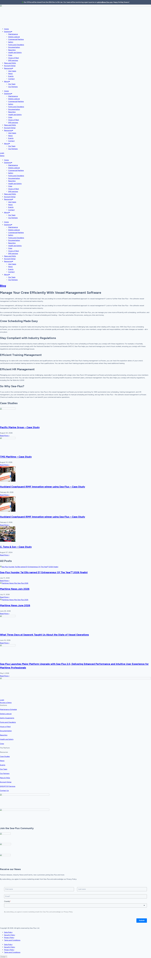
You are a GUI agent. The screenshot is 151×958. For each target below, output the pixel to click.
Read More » (4, 436)
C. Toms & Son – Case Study (16, 546)
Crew (10, 55)
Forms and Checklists (16, 45)
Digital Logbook (14, 37)
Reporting (12, 50)
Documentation (14, 47)
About (6, 81)
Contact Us (4, 791)
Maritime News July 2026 (14, 588)
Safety (10, 42)
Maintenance (13, 34)
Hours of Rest (13, 58)
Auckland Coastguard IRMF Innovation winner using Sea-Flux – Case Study (42, 486)
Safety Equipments (7, 718)
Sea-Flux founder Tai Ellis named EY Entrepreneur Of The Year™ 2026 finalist (44, 572)
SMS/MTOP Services (7, 786)
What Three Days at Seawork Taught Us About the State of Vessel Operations (44, 634)
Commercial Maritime (16, 39)
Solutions (7, 32)
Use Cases (12, 71)
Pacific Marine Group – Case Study (20, 427)
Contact (11, 79)
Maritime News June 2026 (15, 605)
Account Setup (10, 66)
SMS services (13, 60)
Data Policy (8, 932)
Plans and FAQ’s (10, 63)
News (10, 74)
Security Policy (9, 935)
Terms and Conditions (12, 940)
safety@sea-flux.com (105, 2)
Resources (8, 68)
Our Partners (13, 87)
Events (10, 76)
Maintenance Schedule (8, 709)
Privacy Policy (9, 937)
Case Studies (5, 756)
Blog (3, 285)
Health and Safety (15, 52)
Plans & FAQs (5, 778)
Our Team (11, 84)
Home (6, 29)
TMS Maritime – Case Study (16, 456)
